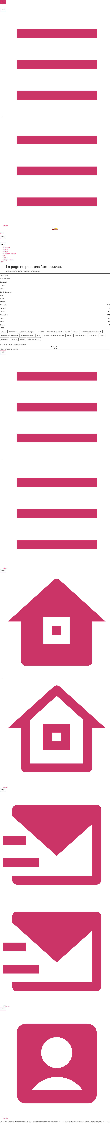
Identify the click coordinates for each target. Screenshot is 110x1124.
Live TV (2, 233)
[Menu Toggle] (3, 2)
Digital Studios (13, 349)
